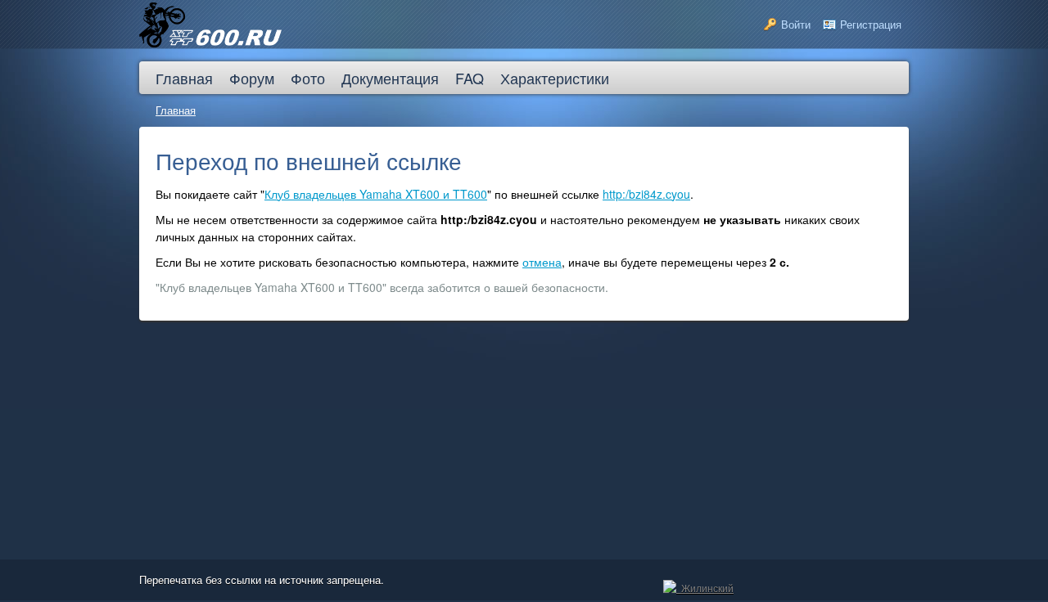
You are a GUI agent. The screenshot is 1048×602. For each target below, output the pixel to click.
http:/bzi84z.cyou (646, 194)
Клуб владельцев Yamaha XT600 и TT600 (375, 194)
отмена (542, 262)
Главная (176, 110)
